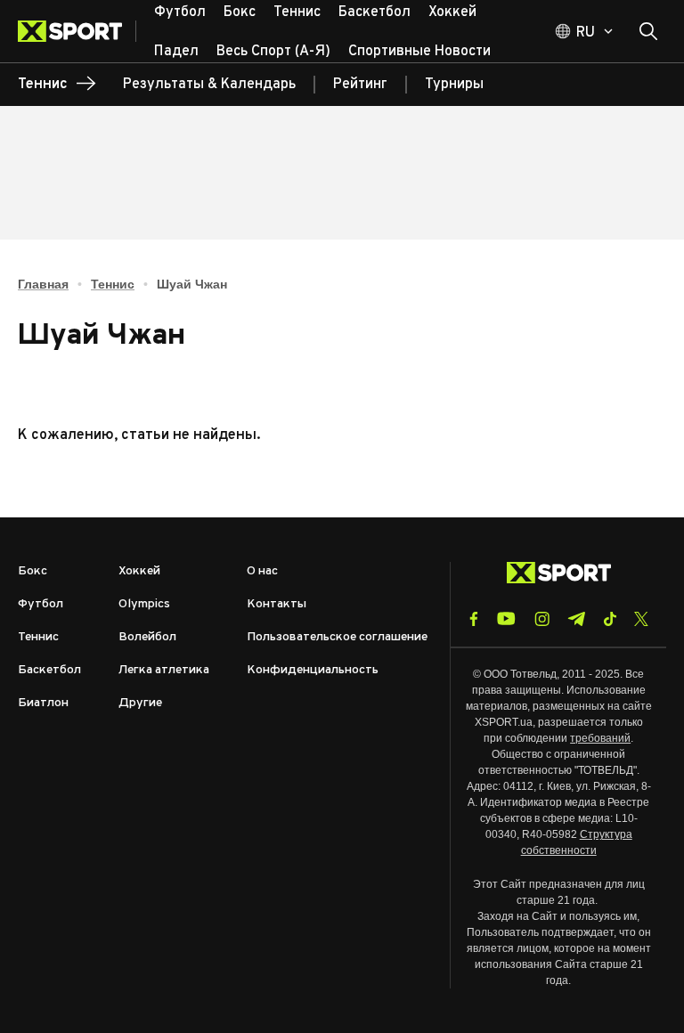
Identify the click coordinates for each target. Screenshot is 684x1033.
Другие (140, 703)
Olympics (144, 604)
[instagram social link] (542, 619)
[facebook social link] (473, 619)
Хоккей (139, 571)
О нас (262, 571)
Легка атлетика (163, 670)
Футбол (40, 604)
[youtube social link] (506, 618)
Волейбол (147, 637)
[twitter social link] (641, 619)
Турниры (454, 85)
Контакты (276, 604)
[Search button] (648, 31)
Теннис (112, 284)
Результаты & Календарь (209, 85)
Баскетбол (49, 670)
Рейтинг (360, 85)
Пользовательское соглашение (337, 637)
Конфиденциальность (313, 670)
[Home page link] (77, 31)
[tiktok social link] (609, 619)
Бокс (32, 571)
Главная (43, 284)
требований (600, 738)
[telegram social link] (576, 619)
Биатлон (43, 703)
